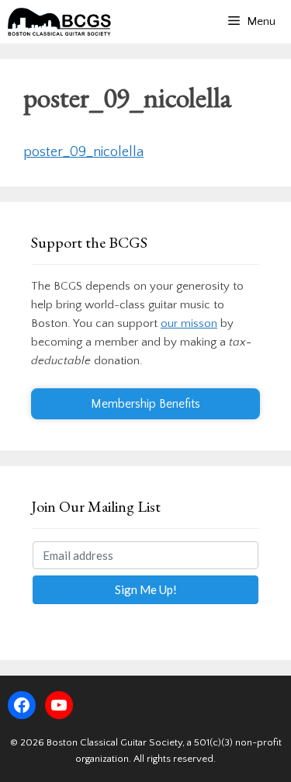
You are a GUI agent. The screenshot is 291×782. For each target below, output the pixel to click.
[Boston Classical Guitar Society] (59, 21)
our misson (189, 323)
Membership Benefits (145, 404)
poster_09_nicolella (83, 152)
